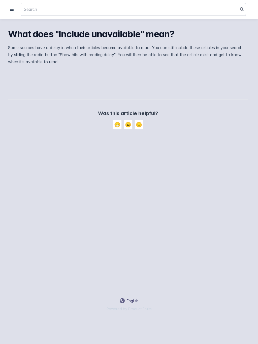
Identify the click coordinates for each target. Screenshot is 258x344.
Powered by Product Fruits (129, 309)
